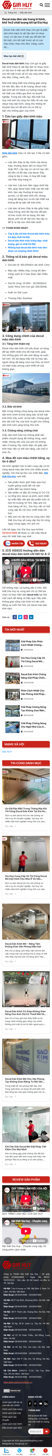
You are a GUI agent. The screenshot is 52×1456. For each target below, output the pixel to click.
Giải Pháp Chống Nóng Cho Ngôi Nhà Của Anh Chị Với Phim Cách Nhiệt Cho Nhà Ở (34, 725)
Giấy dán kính (26, 12)
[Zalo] (46, 1403)
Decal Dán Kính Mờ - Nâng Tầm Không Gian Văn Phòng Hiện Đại (23, 945)
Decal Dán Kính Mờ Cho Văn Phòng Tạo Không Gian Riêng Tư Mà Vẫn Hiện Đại (24, 1081)
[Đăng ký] (46, 1431)
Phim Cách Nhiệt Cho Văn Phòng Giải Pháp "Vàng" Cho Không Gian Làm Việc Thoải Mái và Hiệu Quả (32, 692)
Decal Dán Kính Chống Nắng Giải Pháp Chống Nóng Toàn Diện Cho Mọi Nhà (33, 676)
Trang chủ (12, 12)
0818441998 (21, 1295)
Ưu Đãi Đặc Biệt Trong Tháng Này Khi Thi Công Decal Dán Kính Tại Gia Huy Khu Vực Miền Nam (26, 811)
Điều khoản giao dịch (12, 1427)
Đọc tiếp (9, 826)
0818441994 (35, 1295)
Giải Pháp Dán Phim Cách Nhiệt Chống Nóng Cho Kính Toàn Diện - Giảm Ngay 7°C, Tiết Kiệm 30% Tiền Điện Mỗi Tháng (33, 643)
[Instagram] (35, 1403)
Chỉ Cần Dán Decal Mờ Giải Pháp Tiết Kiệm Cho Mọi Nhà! (25, 1148)
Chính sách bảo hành (12, 1424)
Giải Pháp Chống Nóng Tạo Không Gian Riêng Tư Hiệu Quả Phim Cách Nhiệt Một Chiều (33, 709)
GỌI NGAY (41, 543)
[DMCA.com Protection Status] (12, 1390)
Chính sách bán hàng (12, 1409)
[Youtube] (40, 1403)
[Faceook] (30, 1403)
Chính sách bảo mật (11, 1413)
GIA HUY (7, 751)
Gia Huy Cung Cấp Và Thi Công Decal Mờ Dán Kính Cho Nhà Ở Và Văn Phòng (33, 659)
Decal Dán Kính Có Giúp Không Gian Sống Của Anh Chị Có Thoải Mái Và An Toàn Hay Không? (25, 1014)
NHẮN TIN (17, 543)
